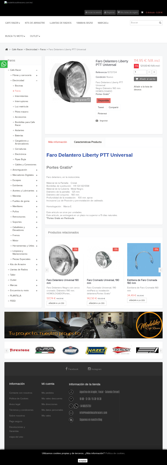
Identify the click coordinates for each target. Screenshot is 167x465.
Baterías (19, 135)
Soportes (17, 222)
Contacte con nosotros (20, 393)
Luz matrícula (21, 106)
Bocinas (19, 85)
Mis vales (46, 415)
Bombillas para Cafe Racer (25, 124)
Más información (57, 142)
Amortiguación (20, 170)
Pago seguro (15, 421)
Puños (16, 211)
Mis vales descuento (52, 398)
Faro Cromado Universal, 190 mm (103, 282)
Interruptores (21, 101)
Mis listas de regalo (129, 12)
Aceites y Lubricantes (23, 190)
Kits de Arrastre (18, 264)
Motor (15, 240)
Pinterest (102, 113)
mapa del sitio (16, 437)
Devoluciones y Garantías (17, 429)
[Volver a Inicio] (6, 49)
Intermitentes (21, 96)
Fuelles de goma (21, 201)
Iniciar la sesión (94, 12)
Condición (101, 77)
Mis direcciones (49, 404)
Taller (12, 275)
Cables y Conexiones (25, 164)
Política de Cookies (18, 398)
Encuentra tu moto (19, 290)
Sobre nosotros (17, 415)
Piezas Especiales (21, 259)
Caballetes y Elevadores (19, 229)
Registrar (110, 12)
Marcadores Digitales (23, 175)
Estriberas (18, 185)
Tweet (101, 107)
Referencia (101, 72)
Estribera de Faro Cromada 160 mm (142, 282)
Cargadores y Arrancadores (22, 142)
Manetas (17, 196)
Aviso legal (14, 404)
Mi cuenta (48, 383)
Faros (18, 91)
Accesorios (20, 117)
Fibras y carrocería (22, 75)
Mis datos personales (52, 410)
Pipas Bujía (20, 159)
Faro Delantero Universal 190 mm (63, 282)
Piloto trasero (21, 112)
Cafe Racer (15, 70)
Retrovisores (19, 217)
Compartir (114, 107)
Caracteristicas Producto (88, 142)
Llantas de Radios (19, 269)
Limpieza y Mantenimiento (20, 252)
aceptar (83, 460)
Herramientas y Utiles (23, 246)
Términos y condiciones (21, 410)
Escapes (17, 180)
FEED (13, 301)
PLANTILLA (15, 295)
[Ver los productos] (19, 350)
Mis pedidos (48, 393)
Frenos (16, 235)
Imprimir (104, 121)
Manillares (18, 206)
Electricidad (18, 80)
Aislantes (19, 130)
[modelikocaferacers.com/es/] (83, 5)
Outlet (13, 280)
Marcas (13, 285)
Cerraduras (20, 149)
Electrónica (20, 154)
